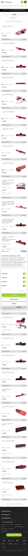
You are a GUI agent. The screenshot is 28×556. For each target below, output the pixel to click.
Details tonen (21, 291)
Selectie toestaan (14, 299)
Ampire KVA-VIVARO (7, 94)
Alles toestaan (14, 295)
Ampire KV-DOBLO (7, 26)
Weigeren (14, 303)
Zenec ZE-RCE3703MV (8, 441)
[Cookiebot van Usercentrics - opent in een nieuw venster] (21, 251)
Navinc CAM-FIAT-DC (8, 338)
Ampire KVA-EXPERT (8, 77)
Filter (14, 14)
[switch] (25, 278)
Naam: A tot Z (18, 18)
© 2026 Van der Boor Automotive (14, 551)
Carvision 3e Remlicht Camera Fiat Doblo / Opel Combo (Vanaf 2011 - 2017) (8, 221)
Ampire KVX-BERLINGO (8, 112)
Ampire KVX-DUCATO (8, 129)
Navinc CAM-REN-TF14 (8, 406)
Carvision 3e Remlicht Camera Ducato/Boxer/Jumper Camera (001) (8, 182)
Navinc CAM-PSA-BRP (8, 372)
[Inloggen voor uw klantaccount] (22, 2)
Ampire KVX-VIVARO (7, 163)
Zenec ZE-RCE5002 (7, 482)
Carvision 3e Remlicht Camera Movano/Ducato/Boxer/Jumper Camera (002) (8, 238)
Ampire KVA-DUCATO (8, 60)
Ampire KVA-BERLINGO (8, 43)
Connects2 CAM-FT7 (7, 317)
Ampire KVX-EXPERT (7, 146)
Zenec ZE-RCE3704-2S (8, 461)
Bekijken (24, 39)
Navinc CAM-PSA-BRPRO (7, 390)
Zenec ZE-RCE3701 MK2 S (7, 424)
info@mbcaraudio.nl (20, 526)
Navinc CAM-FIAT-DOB (8, 355)
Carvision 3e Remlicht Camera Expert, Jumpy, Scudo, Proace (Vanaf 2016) (8, 203)
